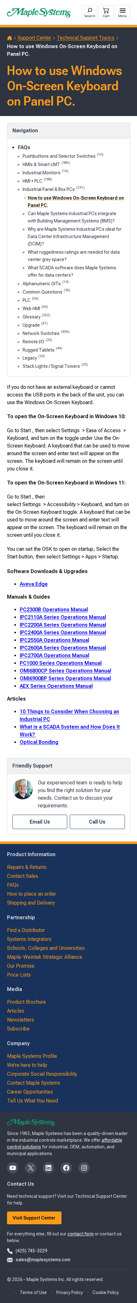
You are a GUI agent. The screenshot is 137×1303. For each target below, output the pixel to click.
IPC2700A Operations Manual (54, 655)
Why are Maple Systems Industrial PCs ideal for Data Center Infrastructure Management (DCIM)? (75, 236)
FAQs (24, 147)
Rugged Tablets (42, 349)
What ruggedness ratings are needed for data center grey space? (74, 256)
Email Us (40, 822)
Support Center (34, 38)
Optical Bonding (39, 742)
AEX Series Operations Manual (56, 686)
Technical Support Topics (85, 38)
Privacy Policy (69, 1292)
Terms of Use (33, 1292)
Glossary (36, 316)
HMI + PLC (37, 181)
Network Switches (46, 333)
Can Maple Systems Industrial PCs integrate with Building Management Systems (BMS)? (72, 217)
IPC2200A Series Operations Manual (63, 625)
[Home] (9, 37)
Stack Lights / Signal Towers (55, 366)
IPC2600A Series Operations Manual (63, 648)
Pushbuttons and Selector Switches (63, 156)
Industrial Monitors (45, 172)
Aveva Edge (34, 584)
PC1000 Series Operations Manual (61, 663)
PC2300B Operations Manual (54, 610)
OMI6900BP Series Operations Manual (65, 678)
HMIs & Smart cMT (46, 164)
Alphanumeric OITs (45, 283)
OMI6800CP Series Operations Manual (65, 671)
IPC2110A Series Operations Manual (63, 617)
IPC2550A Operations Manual (54, 640)
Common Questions (46, 291)
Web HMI (35, 308)
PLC (30, 300)
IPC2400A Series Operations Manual (63, 633)
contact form (81, 1233)
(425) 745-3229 (31, 1250)
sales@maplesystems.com (43, 1259)
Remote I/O (37, 341)
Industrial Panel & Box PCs (53, 189)
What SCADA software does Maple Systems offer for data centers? (72, 271)
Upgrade (35, 325)
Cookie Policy (105, 1292)
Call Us (97, 822)
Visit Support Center (34, 1217)
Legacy (34, 357)
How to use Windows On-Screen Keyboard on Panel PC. (76, 201)
